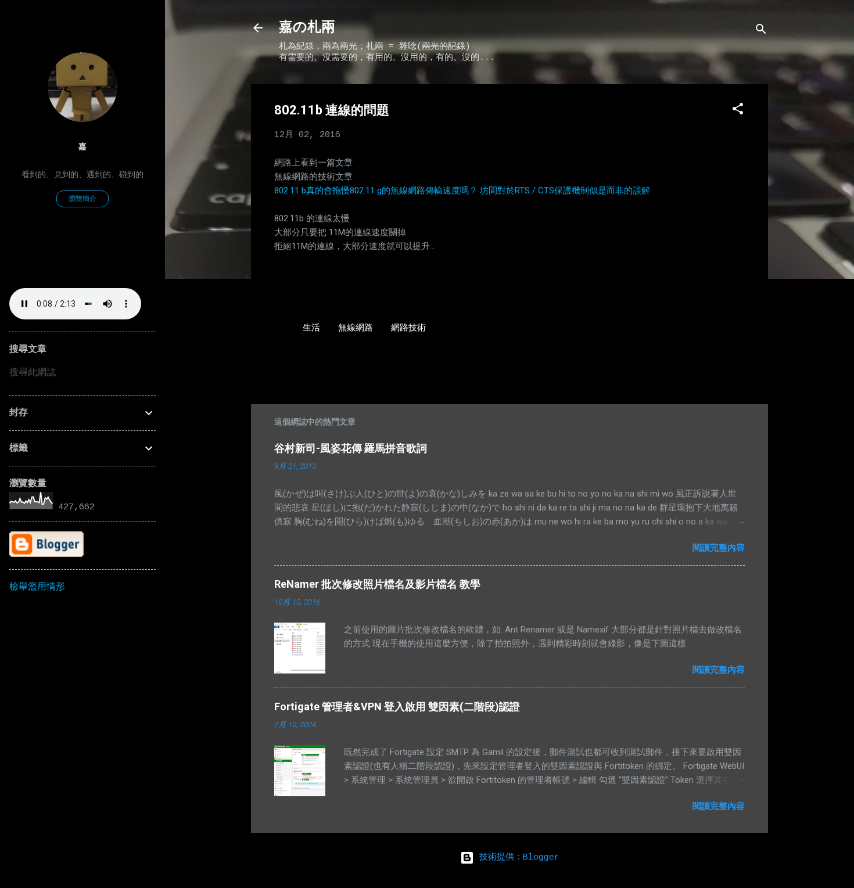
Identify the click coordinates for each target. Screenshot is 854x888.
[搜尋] (761, 31)
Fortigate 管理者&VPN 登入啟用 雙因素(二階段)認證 (397, 706)
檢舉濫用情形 (37, 587)
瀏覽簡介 (82, 199)
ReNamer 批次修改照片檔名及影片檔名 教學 (377, 584)
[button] (738, 111)
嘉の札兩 (307, 27)
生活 (311, 328)
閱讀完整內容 (718, 547)
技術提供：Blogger (516, 857)
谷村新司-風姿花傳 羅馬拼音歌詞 (350, 448)
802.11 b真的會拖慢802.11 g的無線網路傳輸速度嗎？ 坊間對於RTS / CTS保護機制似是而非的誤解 (462, 190)
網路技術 (408, 328)
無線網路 (355, 328)
